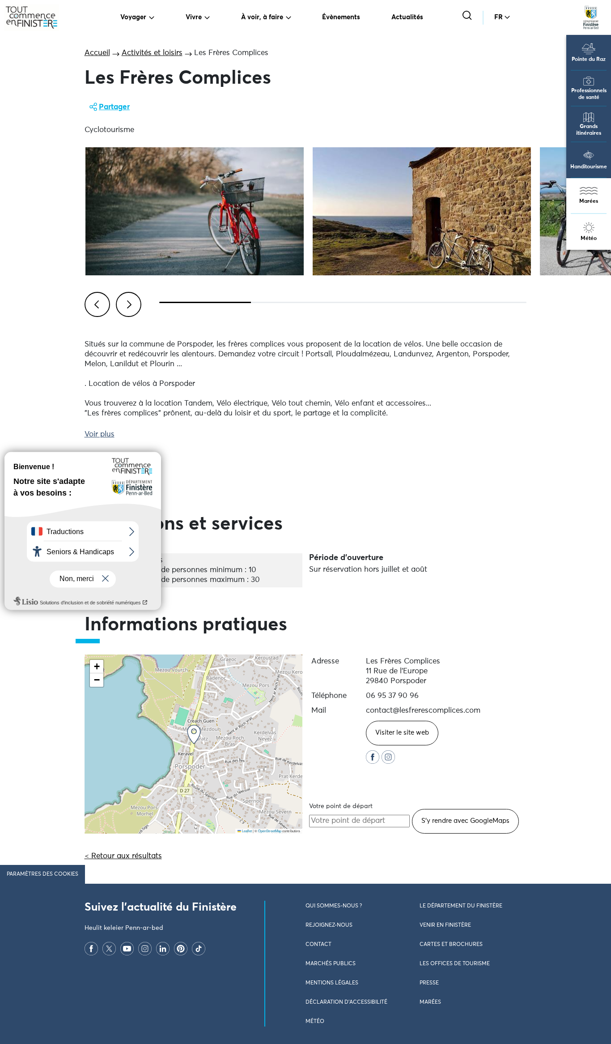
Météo (589, 238)
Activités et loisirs (152, 53)
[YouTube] (127, 948)
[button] (194, 734)
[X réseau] (109, 948)
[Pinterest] (180, 948)
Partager (114, 107)
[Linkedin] (163, 948)
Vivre (194, 17)
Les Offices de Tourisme (455, 964)
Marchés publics (331, 964)
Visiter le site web (402, 732)
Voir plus (100, 434)
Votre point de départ (341, 806)
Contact (318, 944)
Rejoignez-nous (329, 925)
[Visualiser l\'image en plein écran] (194, 211)
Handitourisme (588, 167)
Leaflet (246, 830)
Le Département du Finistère (461, 906)
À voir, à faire (262, 17)
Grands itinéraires (588, 130)
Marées (588, 201)
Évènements (341, 17)
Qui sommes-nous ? (334, 906)
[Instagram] (145, 948)
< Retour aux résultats (123, 856)
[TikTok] (198, 948)
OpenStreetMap (269, 830)
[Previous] (96, 303)
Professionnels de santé (589, 94)
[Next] (127, 303)
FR (498, 17)
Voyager (133, 17)
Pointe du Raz (589, 59)
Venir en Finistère (445, 925)
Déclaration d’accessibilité (346, 1002)
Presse (429, 983)
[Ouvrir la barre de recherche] (468, 16)
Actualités (407, 17)
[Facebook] (91, 948)
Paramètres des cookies (42, 874)
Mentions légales (332, 983)
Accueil (97, 53)
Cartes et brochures (451, 944)
